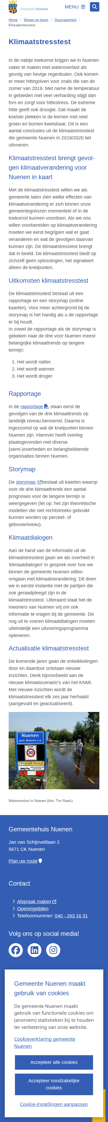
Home (13, 20)
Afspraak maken (34, 901)
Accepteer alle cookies (54, 1062)
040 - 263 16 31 (71, 915)
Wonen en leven (36, 20)
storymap (26, 482)
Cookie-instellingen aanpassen (54, 1104)
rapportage (31, 406)
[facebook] (16, 950)
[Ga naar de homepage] (28, 7)
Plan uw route (23, 861)
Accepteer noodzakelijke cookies (53, 1084)
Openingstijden (32, 908)
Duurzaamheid (65, 20)
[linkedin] (35, 950)
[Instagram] (53, 950)
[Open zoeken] (94, 7)
